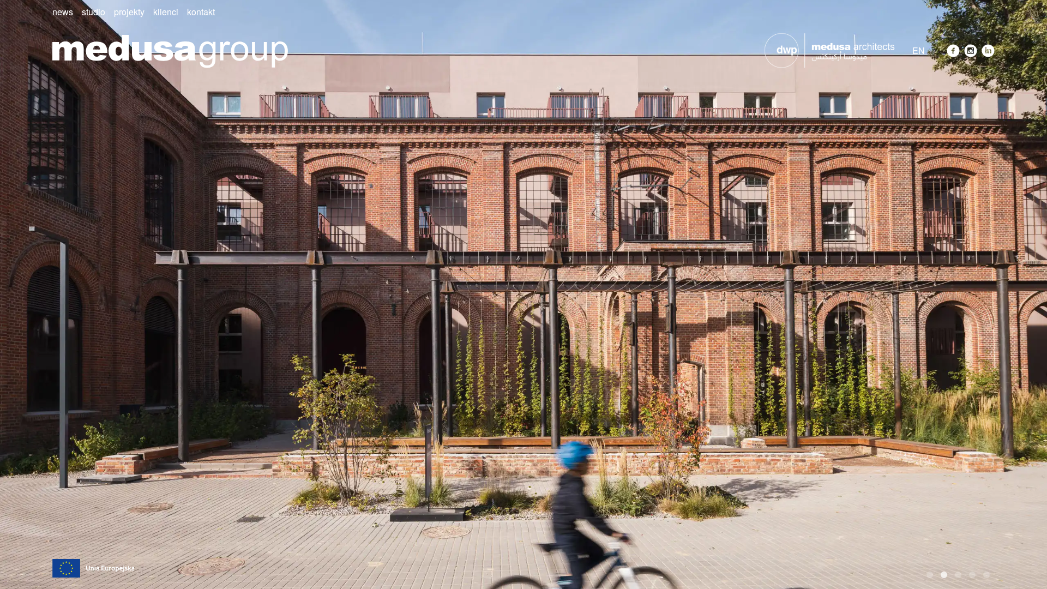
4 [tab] (972, 575)
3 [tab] (958, 575)
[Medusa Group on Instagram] (970, 51)
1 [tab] (929, 575)
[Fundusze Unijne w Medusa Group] (93, 567)
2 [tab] (944, 575)
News (62, 11)
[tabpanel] (523, 294)
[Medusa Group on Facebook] (953, 51)
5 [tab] (986, 575)
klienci (165, 11)
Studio (93, 11)
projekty (129, 11)
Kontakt (201, 11)
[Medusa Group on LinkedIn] (988, 51)
